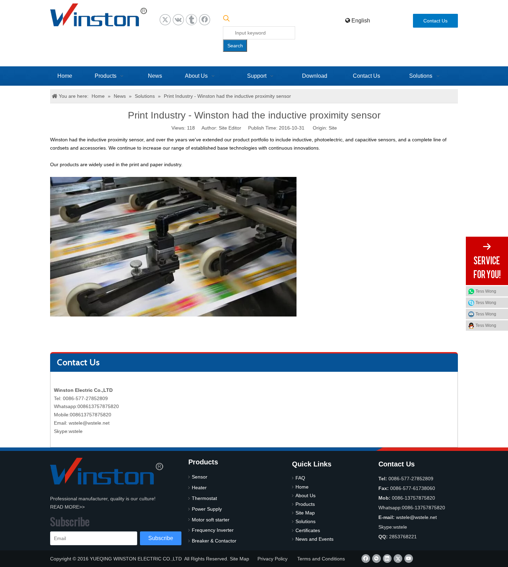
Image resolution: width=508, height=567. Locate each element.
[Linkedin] (387, 558)
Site (333, 128)
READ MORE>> (67, 507)
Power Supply (207, 509)
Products (305, 504)
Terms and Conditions (321, 558)
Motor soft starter (210, 519)
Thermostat (204, 498)
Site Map (305, 513)
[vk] (178, 19)
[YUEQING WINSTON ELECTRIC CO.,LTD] (106, 471)
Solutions (305, 521)
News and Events (314, 539)
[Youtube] (408, 558)
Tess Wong (486, 291)
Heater (199, 487)
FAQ (300, 478)
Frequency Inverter (213, 530)
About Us (305, 495)
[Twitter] (165, 19)
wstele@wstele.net (89, 423)
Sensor (199, 477)
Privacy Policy (272, 558)
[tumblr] (191, 19)
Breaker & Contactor (214, 541)
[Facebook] (204, 19)
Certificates (307, 530)
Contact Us (435, 20)
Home (302, 487)
